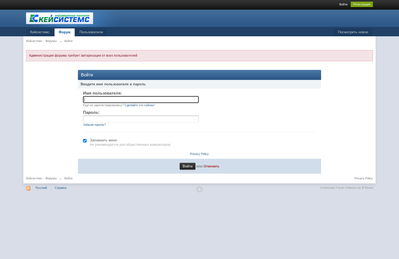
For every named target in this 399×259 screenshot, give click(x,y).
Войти (343, 4)
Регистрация (361, 4)
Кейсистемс (40, 32)
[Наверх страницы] (199, 189)
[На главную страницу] (74, 18)
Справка (60, 187)
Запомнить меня (103, 140)
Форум (65, 32)
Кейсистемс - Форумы (41, 178)
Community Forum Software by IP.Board (346, 187)
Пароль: (91, 112)
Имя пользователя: (102, 93)
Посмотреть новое (353, 32)
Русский (41, 187)
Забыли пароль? (94, 124)
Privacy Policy (199, 154)
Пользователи (91, 32)
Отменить (211, 166)
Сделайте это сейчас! (140, 105)
